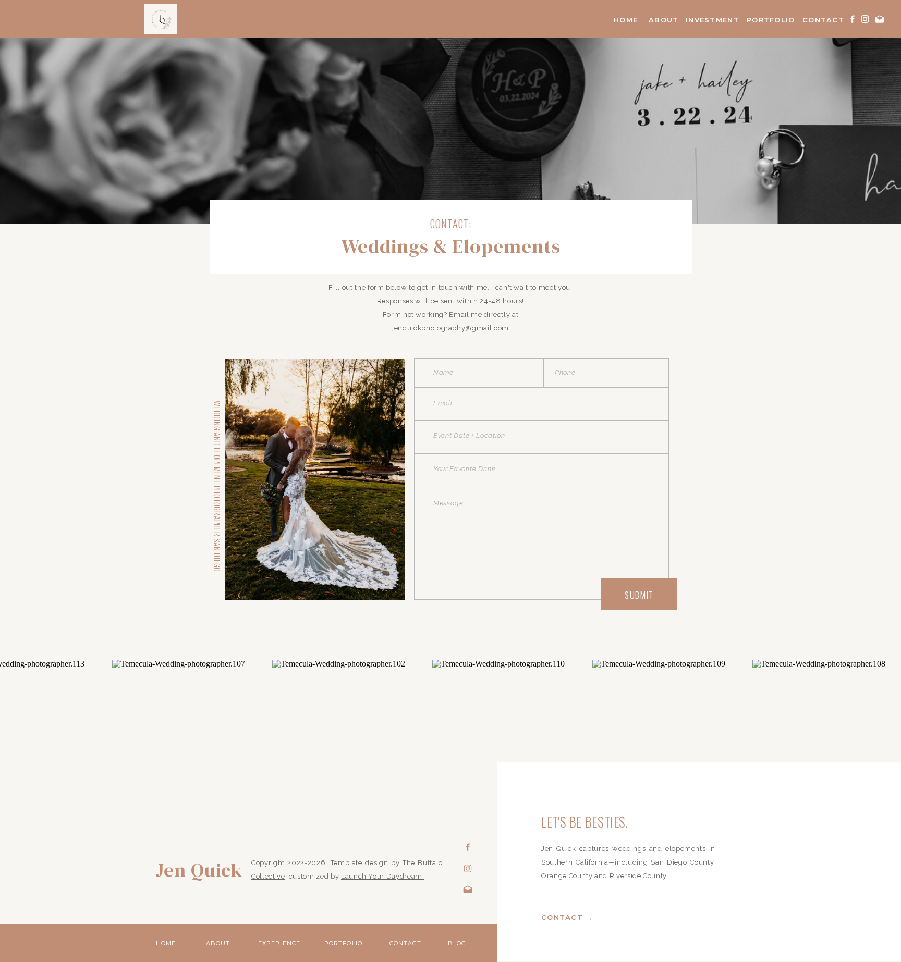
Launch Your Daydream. (382, 876)
